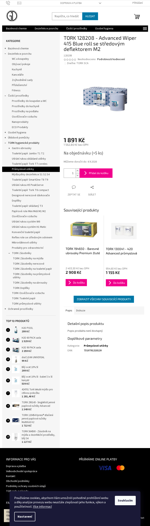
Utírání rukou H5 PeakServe (28, 185)
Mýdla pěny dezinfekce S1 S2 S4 (31, 174)
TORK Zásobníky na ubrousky (30, 283)
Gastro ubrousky (21, 148)
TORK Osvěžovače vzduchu (28, 293)
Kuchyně (17, 69)
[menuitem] (16, 28)
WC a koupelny (20, 59)
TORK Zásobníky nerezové (28, 264)
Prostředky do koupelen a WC (29, 101)
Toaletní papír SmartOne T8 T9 (30, 180)
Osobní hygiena (17, 133)
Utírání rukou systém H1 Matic (29, 227)
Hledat (90, 16)
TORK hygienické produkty (23, 143)
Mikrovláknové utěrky (24, 243)
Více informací (42, 506)
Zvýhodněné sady (22, 80)
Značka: (77, 63)
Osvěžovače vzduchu (24, 117)
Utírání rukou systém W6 (26, 222)
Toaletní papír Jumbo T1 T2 (28, 153)
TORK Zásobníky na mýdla (28, 258)
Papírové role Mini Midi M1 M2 (29, 211)
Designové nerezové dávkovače (31, 195)
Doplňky (16, 201)
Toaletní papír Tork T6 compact (30, 190)
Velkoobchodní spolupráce (21, 471)
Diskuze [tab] (80, 311)
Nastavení (25, 516)
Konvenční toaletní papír (26, 232)
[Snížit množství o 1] (77, 175)
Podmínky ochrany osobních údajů (26, 486)
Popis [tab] (69, 311)
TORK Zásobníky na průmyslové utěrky (31, 275)
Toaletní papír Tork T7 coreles (29, 164)
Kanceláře (18, 75)
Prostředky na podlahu (25, 111)
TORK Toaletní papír (24, 298)
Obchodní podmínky (17, 481)
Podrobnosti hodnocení (111, 59)
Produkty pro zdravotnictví (27, 248)
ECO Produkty (20, 127)
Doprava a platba (71, 3)
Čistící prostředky (18, 96)
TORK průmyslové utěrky (26, 304)
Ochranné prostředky (20, 309)
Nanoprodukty (20, 122)
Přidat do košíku (98, 173)
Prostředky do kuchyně (25, 106)
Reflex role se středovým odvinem (32, 238)
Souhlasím (125, 500)
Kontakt (10, 476)
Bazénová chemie (18, 49)
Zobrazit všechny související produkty (104, 299)
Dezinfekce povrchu (19, 54)
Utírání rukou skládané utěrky (29, 159)
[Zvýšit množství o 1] (77, 171)
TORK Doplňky (21, 288)
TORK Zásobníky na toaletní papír (32, 269)
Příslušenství (19, 85)
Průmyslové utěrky (23, 169)
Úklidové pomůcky (18, 138)
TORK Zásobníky (21, 253)
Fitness (16, 90)
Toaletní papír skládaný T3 (27, 206)
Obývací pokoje (21, 64)
